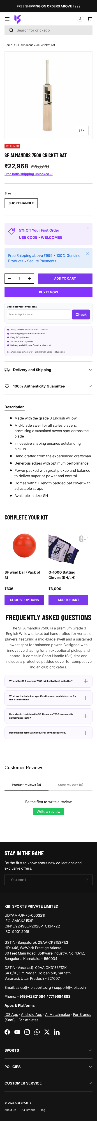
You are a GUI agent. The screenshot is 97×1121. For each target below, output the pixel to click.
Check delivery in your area (22, 306)
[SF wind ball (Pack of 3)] (24, 546)
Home (8, 45)
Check (81, 314)
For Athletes (28, 1020)
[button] (90, 19)
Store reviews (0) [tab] (70, 785)
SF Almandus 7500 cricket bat (35, 45)
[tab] (15, 407)
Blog (42, 1110)
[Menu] (7, 19)
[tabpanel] (48, 456)
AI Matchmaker (57, 1014)
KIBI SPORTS (23, 1102)
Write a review (48, 811)
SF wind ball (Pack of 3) (22, 575)
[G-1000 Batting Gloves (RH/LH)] (68, 546)
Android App (31, 1014)
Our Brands (28, 1110)
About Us (10, 1110)
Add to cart (65, 278)
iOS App (11, 1014)
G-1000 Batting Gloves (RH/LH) (62, 575)
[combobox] (48, 30)
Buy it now (48, 292)
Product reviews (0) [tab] (26, 785)
